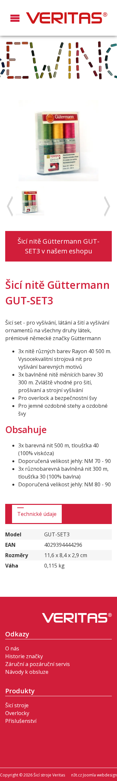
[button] (15, 24)
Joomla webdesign (100, 775)
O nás (12, 648)
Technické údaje (37, 514)
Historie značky (24, 656)
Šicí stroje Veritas (66, 18)
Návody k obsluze (26, 671)
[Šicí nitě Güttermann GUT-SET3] (30, 200)
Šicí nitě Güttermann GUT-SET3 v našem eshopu (58, 246)
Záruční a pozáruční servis (37, 664)
